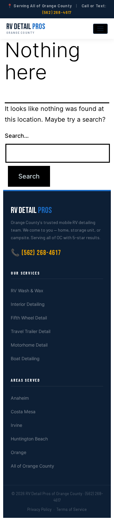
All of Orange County (32, 466)
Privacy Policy (39, 509)
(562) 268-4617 (57, 12)
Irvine (16, 425)
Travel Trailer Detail (30, 331)
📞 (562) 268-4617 (36, 253)
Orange (18, 452)
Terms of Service (71, 509)
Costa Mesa (23, 411)
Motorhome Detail (29, 345)
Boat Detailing (25, 358)
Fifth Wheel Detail (29, 317)
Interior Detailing (28, 304)
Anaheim (20, 398)
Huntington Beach (29, 438)
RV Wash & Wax (27, 290)
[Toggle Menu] (100, 29)
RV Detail (25, 28)
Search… (17, 135)
